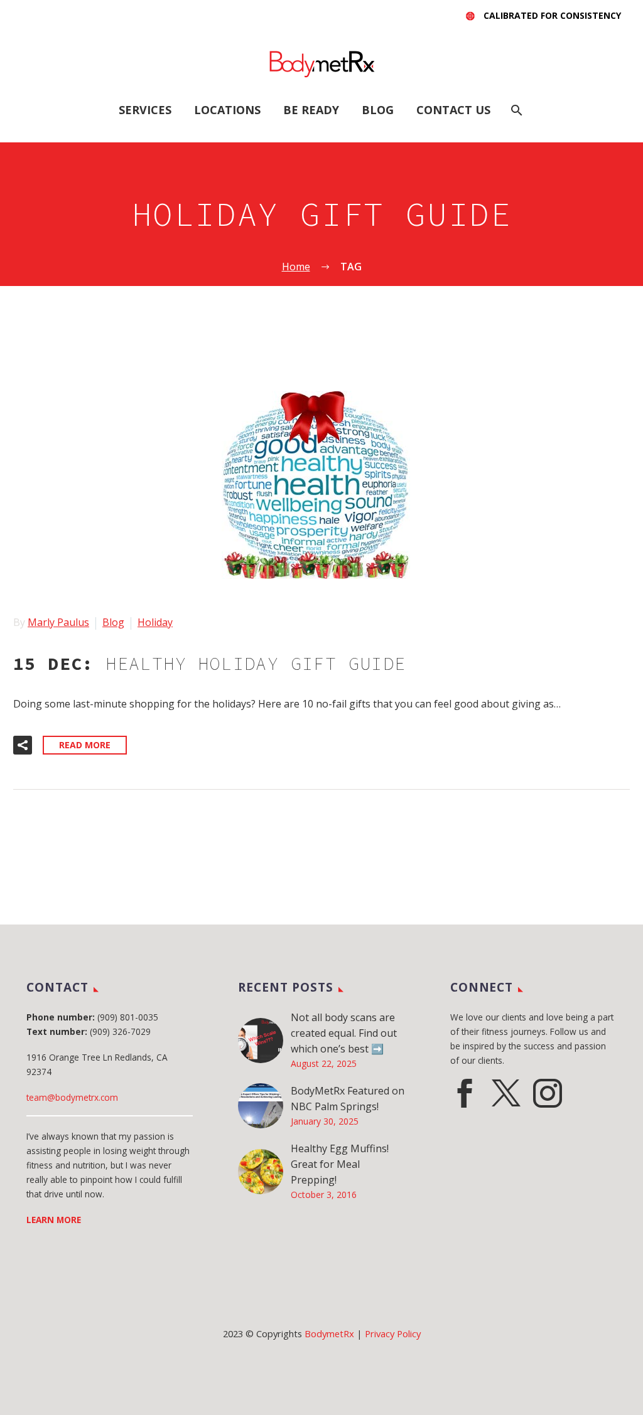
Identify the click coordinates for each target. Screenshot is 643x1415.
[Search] (516, 110)
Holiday (155, 622)
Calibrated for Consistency (552, 15)
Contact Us (453, 109)
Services (145, 109)
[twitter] (506, 1093)
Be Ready (311, 109)
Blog (378, 109)
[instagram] (547, 1093)
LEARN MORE (53, 1220)
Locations (227, 109)
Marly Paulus (58, 622)
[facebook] (464, 1093)
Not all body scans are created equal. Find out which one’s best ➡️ (344, 1033)
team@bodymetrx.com (72, 1097)
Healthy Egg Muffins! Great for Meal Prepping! (340, 1164)
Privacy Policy (393, 1333)
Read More (85, 745)
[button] (22, 745)
